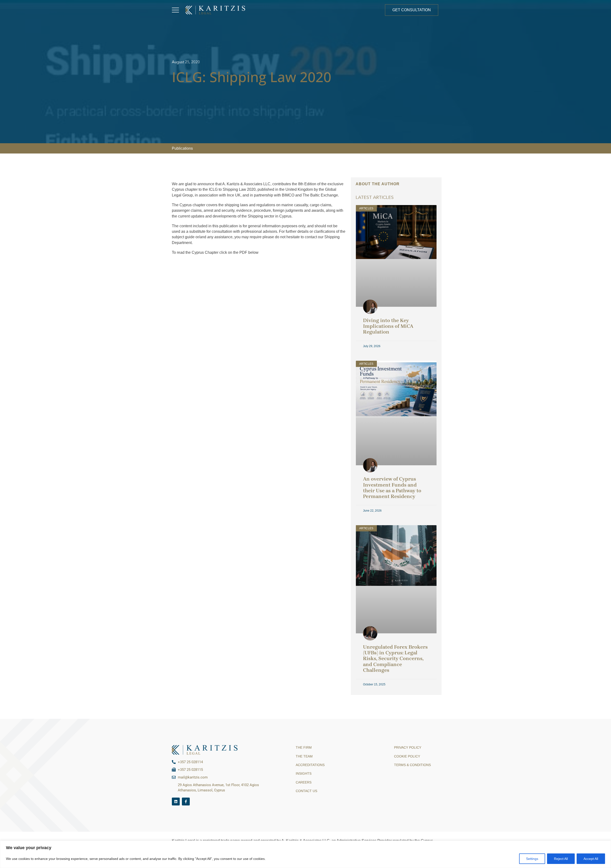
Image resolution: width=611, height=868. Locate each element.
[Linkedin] (176, 801)
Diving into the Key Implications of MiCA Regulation (388, 326)
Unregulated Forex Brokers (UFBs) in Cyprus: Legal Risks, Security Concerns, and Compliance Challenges (395, 658)
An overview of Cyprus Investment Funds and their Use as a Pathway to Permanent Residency (392, 487)
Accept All (591, 859)
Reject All (561, 859)
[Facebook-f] (186, 801)
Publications (182, 148)
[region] (305, 854)
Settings (532, 859)
